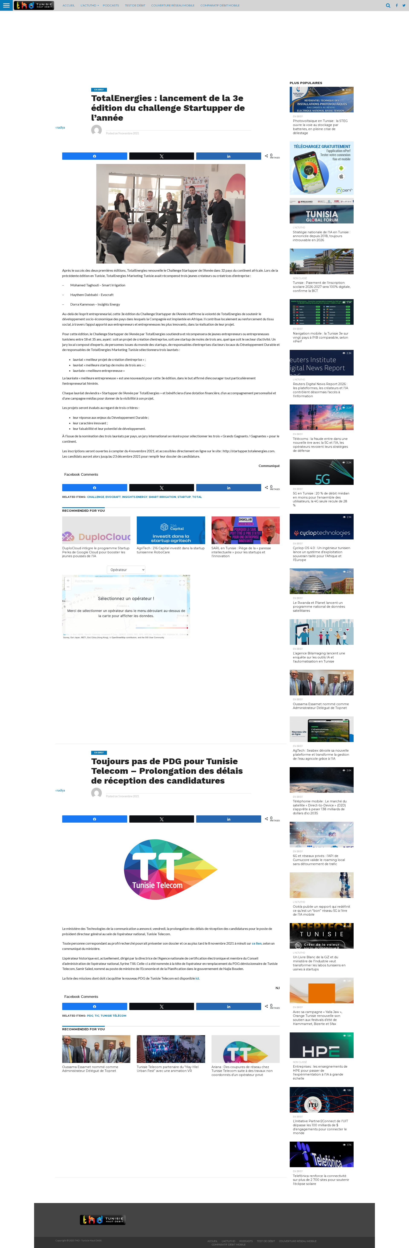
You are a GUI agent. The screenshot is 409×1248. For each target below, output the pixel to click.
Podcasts (111, 5)
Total (197, 497)
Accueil (69, 5)
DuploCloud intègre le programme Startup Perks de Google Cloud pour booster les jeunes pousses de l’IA (96, 552)
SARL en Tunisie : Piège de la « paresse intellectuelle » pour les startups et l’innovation (241, 552)
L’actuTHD (88, 5)
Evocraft (113, 497)
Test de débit (135, 5)
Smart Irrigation (162, 497)
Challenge (95, 497)
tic (97, 1015)
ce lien (257, 943)
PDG (90, 1015)
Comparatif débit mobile (220, 5)
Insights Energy (134, 497)
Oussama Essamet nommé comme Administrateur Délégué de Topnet (90, 1069)
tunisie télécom (113, 1015)
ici (197, 978)
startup (184, 497)
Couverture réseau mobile (172, 5)
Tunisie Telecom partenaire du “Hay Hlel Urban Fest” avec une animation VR (168, 1069)
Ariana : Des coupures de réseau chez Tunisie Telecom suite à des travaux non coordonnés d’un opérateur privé (242, 1071)
